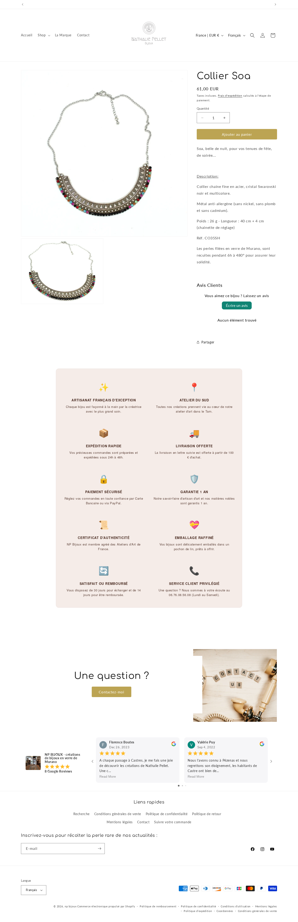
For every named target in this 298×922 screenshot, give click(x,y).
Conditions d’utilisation (236, 906)
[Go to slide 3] (185, 785)
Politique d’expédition (198, 910)
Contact (143, 822)
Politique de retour (206, 814)
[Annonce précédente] (22, 4)
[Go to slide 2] (182, 785)
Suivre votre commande (172, 822)
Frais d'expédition (230, 95)
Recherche (81, 814)
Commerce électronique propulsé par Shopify (106, 906)
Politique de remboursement (158, 906)
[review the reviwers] (173, 745)
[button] (43, 35)
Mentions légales (120, 822)
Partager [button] (207, 342)
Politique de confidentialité (167, 814)
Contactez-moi (111, 692)
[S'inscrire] (99, 848)
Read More (107, 777)
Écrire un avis (237, 305)
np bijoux (70, 906)
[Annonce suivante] (275, 4)
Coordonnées (225, 910)
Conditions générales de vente (117, 814)
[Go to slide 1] (178, 785)
